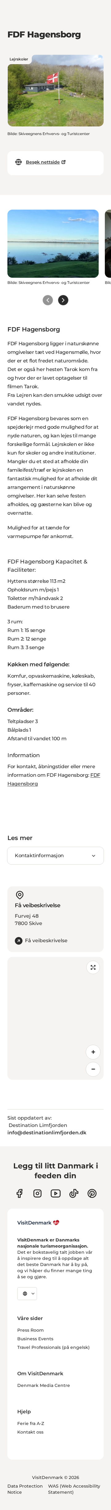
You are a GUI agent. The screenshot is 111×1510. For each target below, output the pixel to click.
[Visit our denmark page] (19, 1193)
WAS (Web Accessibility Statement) (74, 1489)
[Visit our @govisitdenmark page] (73, 1193)
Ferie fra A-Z (30, 1423)
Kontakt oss (30, 1432)
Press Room (30, 1330)
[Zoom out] (93, 1069)
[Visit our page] (37, 1193)
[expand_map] (93, 967)
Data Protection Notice (25, 1489)
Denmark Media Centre (43, 1385)
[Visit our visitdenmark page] (55, 1193)
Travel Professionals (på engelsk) (53, 1347)
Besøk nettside (43, 162)
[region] (55, 1018)
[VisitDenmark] (38, 1223)
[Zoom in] (93, 1052)
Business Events (35, 1339)
